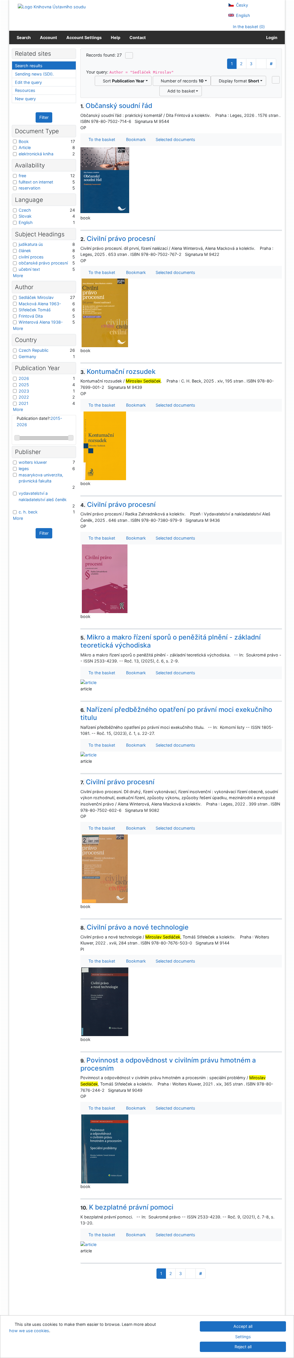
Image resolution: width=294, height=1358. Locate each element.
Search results (28, 65)
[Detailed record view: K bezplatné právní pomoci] (88, 1244)
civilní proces (31, 256)
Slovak (25, 216)
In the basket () (248, 26)
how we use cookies (29, 1330)
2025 (24, 384)
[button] (276, 80)
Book (24, 141)
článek (25, 250)
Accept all (242, 1326)
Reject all (243, 1346)
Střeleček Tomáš (35, 309)
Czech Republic (34, 350)
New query (25, 98)
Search (24, 37)
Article (25, 147)
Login (270, 37)
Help (115, 37)
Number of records (181, 80)
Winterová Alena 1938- (41, 322)
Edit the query (28, 82)
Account (48, 37)
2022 (24, 397)
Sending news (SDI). (34, 74)
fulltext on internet (36, 181)
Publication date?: (39, 421)
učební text (29, 269)
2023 (24, 391)
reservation (29, 188)
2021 (23, 403)
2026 (24, 378)
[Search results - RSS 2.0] (129, 55)
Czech (25, 210)
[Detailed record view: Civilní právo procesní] (104, 312)
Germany (27, 356)
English (242, 15)
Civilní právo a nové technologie (134, 927)
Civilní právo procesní (118, 239)
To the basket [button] (100, 139)
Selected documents (174, 139)
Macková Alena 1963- (40, 303)
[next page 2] (261, 64)
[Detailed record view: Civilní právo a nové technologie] (104, 1001)
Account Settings (84, 37)
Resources (25, 90)
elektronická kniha (36, 153)
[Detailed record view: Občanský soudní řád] (104, 179)
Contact (137, 37)
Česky (241, 5)
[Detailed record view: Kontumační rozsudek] (104, 445)
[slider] (17, 438)
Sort (122, 80)
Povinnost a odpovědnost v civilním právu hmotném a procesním (168, 1064)
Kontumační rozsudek (118, 372)
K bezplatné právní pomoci (127, 1207)
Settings (243, 1336)
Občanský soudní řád (116, 106)
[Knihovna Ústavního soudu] (52, 6)
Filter (44, 117)
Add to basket (180, 90)
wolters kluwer (33, 462)
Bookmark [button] (135, 139)
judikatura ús (31, 244)
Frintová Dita (31, 316)
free (22, 175)
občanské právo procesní (43, 262)
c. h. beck (28, 511)
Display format (237, 80)
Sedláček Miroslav (36, 297)
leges (24, 468)
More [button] (18, 275)
